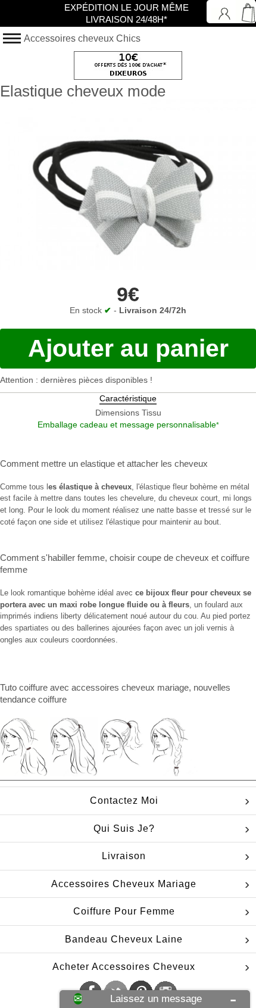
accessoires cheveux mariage (130, 687)
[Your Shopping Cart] (244, 11)
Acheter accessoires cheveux (123, 967)
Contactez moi (124, 800)
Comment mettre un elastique (57, 463)
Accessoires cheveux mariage (123, 884)
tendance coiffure (33, 699)
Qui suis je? (124, 828)
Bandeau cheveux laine (124, 939)
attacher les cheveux (167, 463)
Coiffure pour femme (124, 911)
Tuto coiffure (24, 687)
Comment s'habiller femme (52, 558)
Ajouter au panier (128, 348)
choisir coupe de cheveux (159, 558)
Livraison (124, 856)
